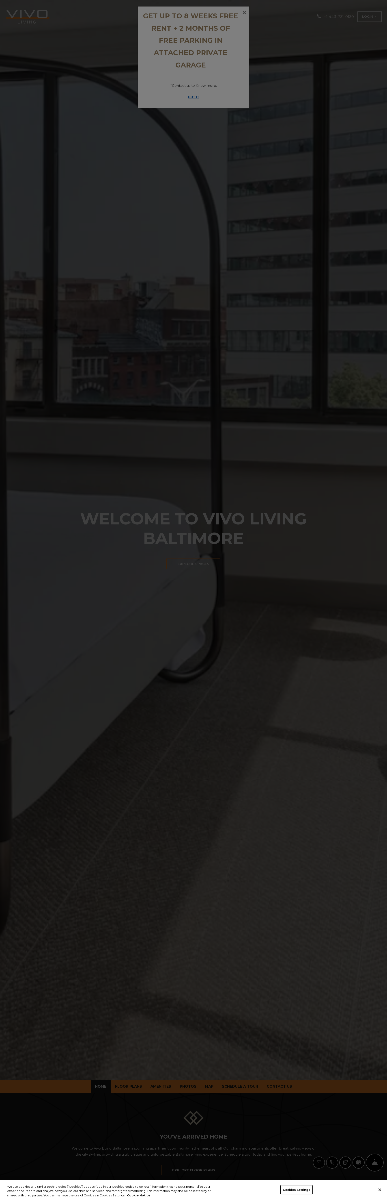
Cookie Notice (138, 1195)
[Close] (380, 1190)
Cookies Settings (296, 1189)
